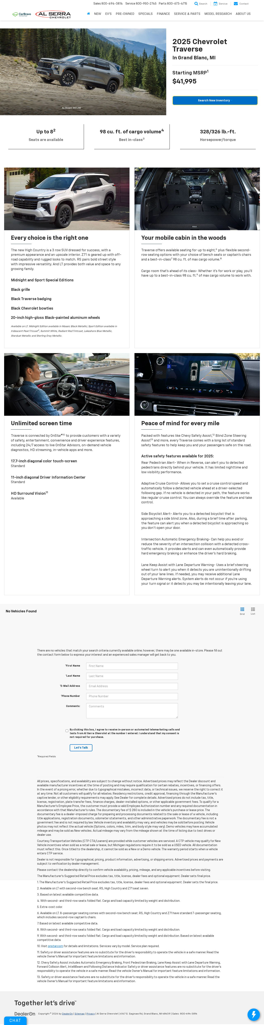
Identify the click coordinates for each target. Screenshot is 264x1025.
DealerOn (67, 1014)
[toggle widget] (254, 1015)
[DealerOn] (24, 1013)
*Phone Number (70, 696)
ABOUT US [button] (243, 13)
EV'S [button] (108, 13)
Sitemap (80, 1014)
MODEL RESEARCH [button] (218, 13)
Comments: (73, 706)
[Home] (88, 14)
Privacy (90, 1014)
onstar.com (55, 946)
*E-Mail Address (70, 686)
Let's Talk (81, 747)
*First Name (72, 666)
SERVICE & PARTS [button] (187, 13)
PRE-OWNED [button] (125, 13)
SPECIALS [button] (145, 13)
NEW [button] (97, 13)
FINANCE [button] (163, 13)
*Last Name (73, 676)
